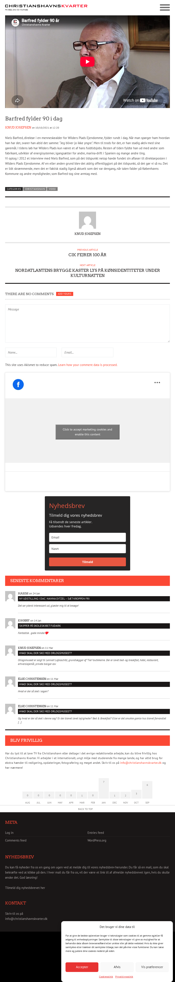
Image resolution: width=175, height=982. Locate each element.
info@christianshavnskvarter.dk (141, 763)
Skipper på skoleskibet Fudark (40, 626)
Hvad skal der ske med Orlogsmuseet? (45, 653)
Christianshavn (35, 188)
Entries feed (96, 833)
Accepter (82, 967)
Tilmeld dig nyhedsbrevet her (25, 888)
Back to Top (85, 809)
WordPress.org (97, 840)
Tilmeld (87, 562)
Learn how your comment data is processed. (87, 365)
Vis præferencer (152, 967)
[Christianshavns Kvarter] (46, 8)
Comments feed (15, 840)
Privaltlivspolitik (124, 976)
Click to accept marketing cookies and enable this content (87, 431)
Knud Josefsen (18, 127)
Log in (9, 833)
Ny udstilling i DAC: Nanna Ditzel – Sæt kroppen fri (54, 598)
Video (52, 188)
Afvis (117, 967)
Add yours (64, 293)
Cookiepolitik (106, 976)
